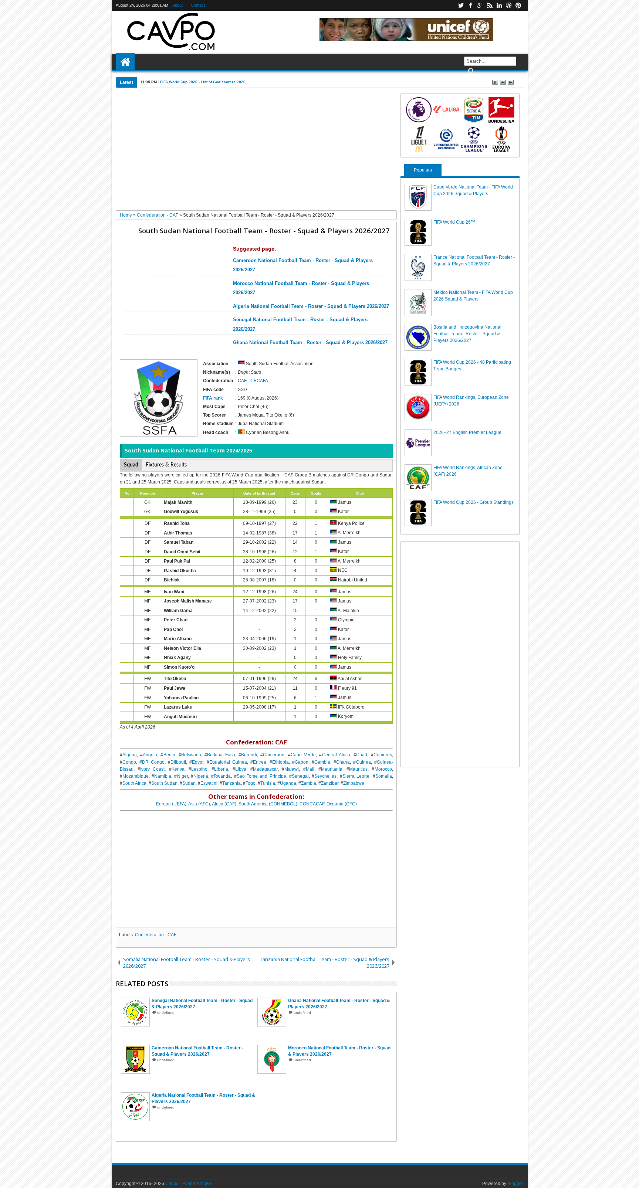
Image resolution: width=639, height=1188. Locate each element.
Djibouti (178, 762)
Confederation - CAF (155, 934)
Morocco (383, 769)
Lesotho (199, 769)
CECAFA (259, 380)
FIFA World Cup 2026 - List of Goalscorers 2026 (203, 82)
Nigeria (200, 776)
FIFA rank (213, 398)
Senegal (300, 776)
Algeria (129, 754)
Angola (150, 754)
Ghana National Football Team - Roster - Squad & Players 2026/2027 (310, 342)
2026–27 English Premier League (467, 432)
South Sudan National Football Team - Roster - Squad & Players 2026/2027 (264, 230)
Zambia (308, 783)
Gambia (322, 762)
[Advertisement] (256, 152)
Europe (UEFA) (171, 804)
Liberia (221, 769)
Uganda (288, 783)
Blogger (515, 1183)
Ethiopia (280, 762)
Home (125, 62)
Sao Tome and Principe (261, 776)
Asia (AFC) (199, 804)
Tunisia (267, 783)
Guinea (363, 762)
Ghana (343, 762)
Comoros (382, 754)
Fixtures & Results (166, 465)
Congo (129, 762)
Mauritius (358, 769)
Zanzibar (329, 783)
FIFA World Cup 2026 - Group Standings (473, 502)
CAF (242, 380)
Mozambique (135, 776)
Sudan (189, 783)
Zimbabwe (353, 783)
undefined (166, 1013)
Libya (240, 769)
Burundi (249, 754)
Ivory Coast (152, 769)
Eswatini (208, 783)
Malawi (291, 769)
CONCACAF (312, 804)
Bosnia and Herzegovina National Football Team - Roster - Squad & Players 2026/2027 (467, 334)
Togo (251, 783)
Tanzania (231, 783)
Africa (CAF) (224, 804)
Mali (310, 769)
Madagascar (265, 769)
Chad (361, 754)
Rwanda (222, 776)
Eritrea (259, 762)
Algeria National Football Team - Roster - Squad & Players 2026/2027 (311, 306)
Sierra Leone (355, 776)
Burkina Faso (221, 754)
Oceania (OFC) (342, 804)
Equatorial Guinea (228, 762)
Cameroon (273, 754)
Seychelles (325, 776)
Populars (423, 170)
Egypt (197, 762)
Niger (182, 776)
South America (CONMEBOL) (268, 804)
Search (470, 71)
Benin (169, 754)
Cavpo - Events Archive (188, 1183)
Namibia (162, 776)
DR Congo (153, 762)
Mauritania (331, 769)
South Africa (134, 783)
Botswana (191, 754)
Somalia (383, 776)
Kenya (178, 769)
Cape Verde (303, 754)
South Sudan (164, 783)
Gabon (301, 762)
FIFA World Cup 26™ (454, 222)
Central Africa (336, 754)
